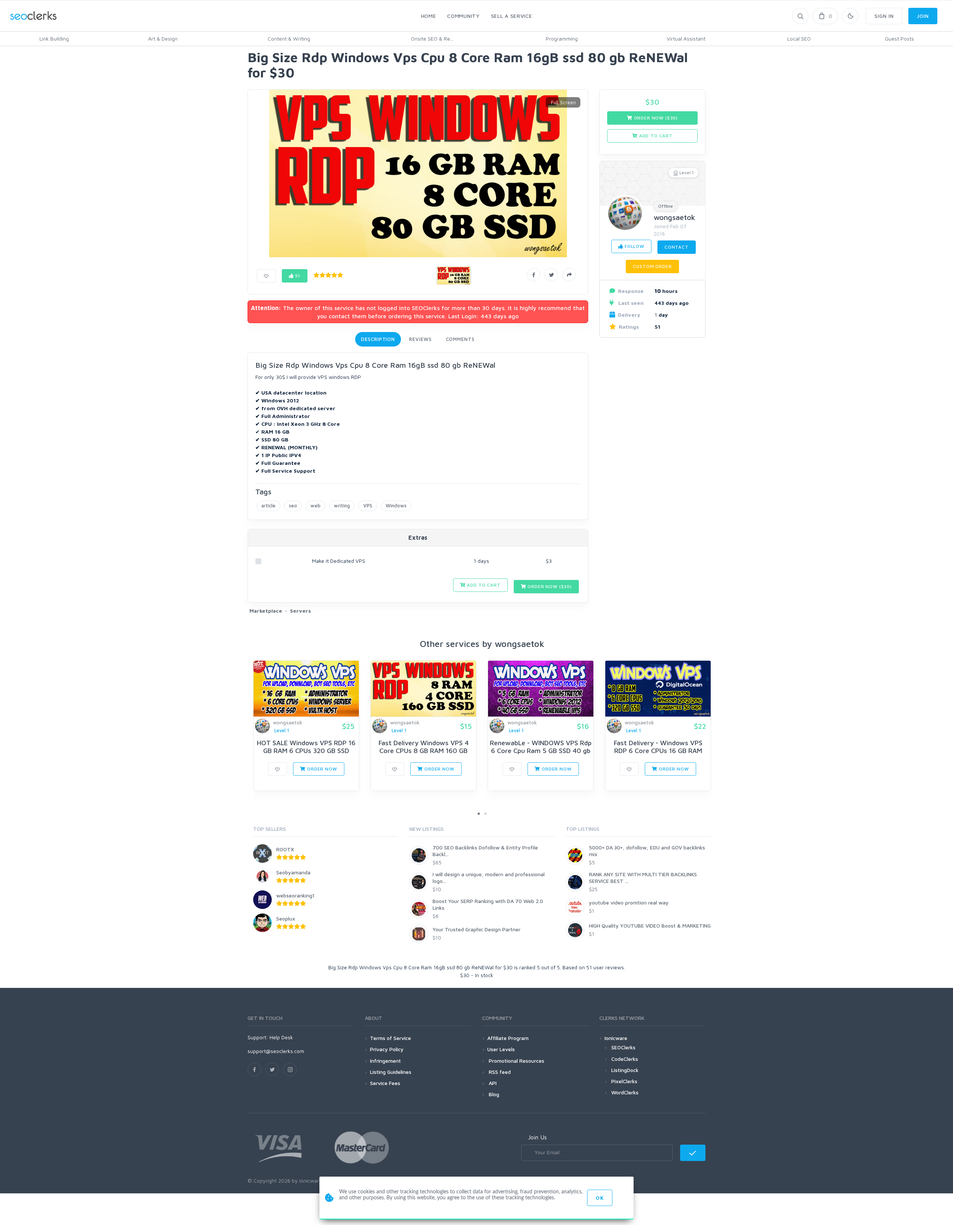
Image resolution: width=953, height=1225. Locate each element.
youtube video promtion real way (629, 902)
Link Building (54, 38)
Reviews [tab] (420, 339)
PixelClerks (624, 1081)
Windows (396, 505)
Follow (633, 246)
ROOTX (285, 849)
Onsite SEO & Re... (432, 38)
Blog (493, 1094)
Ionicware (616, 1038)
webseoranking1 (295, 895)
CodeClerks (624, 1059)
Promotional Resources (515, 1060)
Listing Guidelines (390, 1072)
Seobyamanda (293, 872)
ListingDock (624, 1070)
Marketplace (265, 610)
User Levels (501, 1049)
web (315, 505)
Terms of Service (390, 1038)
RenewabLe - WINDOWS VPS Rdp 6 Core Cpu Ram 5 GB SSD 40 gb (541, 747)
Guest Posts (899, 38)
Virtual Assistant (686, 38)
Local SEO (799, 38)
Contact (676, 247)
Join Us (537, 1137)
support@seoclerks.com (276, 1051)
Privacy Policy (387, 1049)
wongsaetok (674, 217)
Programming (562, 38)
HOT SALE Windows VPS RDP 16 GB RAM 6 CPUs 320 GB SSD (306, 747)
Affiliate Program (508, 1038)
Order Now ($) (549, 586)
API (492, 1083)
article (268, 505)
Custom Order (652, 266)
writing (342, 505)
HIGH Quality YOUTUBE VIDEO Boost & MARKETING (650, 925)
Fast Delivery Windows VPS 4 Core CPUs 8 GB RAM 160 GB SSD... (424, 751)
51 (297, 275)
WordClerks (624, 1092)
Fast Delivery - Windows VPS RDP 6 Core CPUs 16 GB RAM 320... (658, 751)
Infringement (385, 1060)
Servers (300, 610)
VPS (367, 505)
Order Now (321, 769)
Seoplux (285, 918)
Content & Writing (289, 38)
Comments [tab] (460, 339)
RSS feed (499, 1072)
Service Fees (385, 1083)
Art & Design (163, 38)
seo (293, 505)
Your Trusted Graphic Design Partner (476, 929)
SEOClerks (623, 1047)
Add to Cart (483, 585)
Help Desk (281, 1037)
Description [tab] (378, 339)
